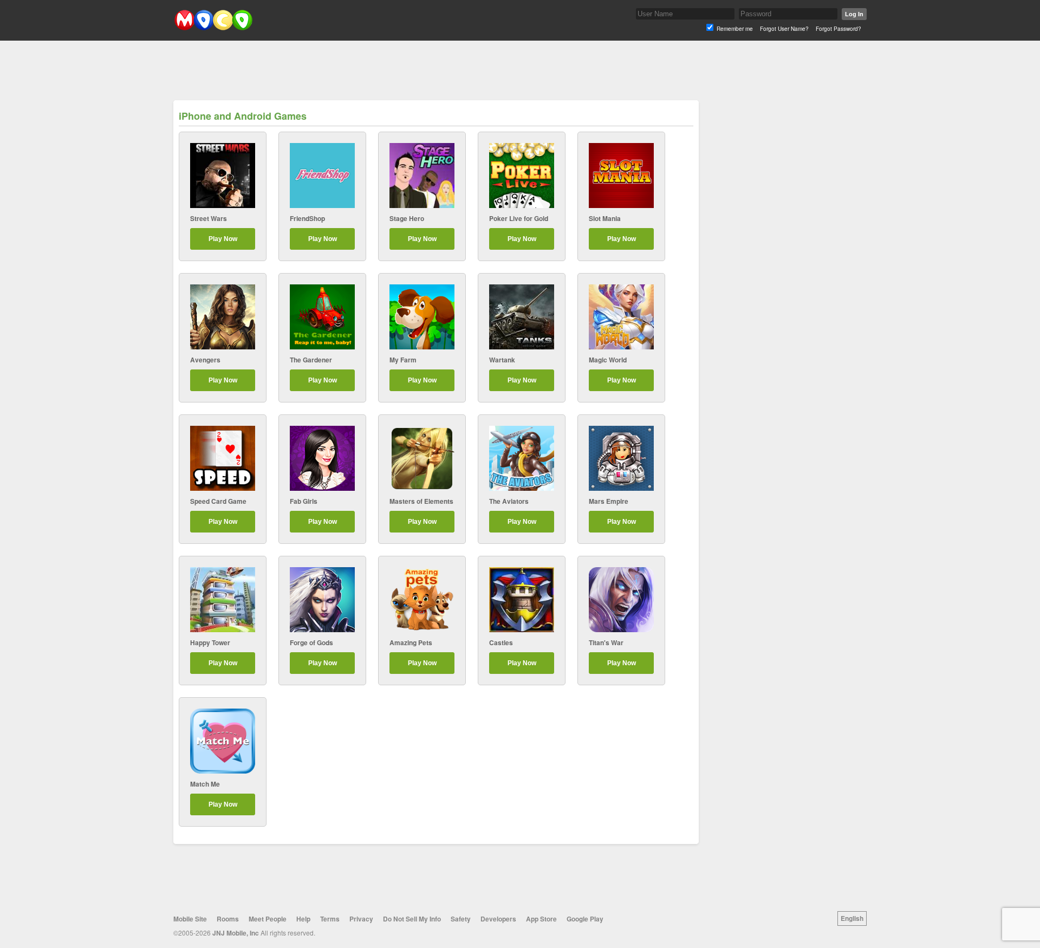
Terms (330, 919)
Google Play (585, 919)
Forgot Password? (838, 29)
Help (303, 919)
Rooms (228, 919)
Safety (461, 919)
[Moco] (213, 28)
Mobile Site (190, 919)
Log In (854, 14)
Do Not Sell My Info (412, 919)
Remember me (735, 29)
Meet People (268, 919)
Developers (498, 919)
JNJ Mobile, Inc (235, 933)
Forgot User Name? (784, 29)
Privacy (361, 919)
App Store (541, 919)
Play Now (223, 239)
